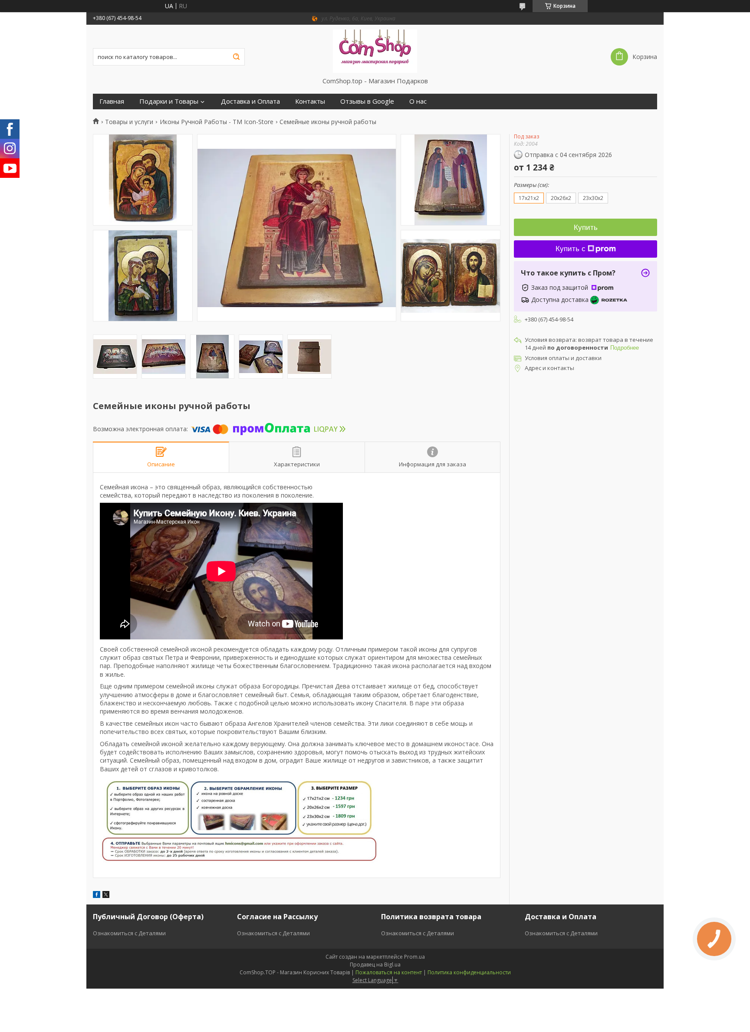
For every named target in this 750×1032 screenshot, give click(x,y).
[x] (105, 895)
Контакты (310, 101)
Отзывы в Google (367, 101)
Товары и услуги (129, 122)
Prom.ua (414, 956)
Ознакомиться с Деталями (129, 933)
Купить (586, 227)
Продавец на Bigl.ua (375, 964)
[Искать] (236, 57)
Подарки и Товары (168, 101)
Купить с (571, 249)
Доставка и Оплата (250, 101)
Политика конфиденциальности (469, 972)
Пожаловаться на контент (388, 972)
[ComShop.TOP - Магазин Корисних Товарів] (375, 50)
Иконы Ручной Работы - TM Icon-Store (216, 122)
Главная (111, 101)
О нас (418, 101)
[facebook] (96, 895)
